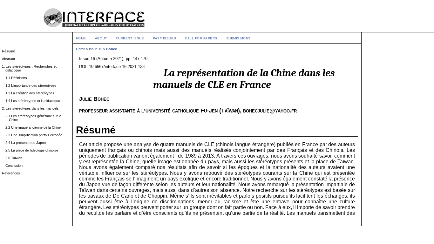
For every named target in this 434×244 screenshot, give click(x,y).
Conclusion (16, 165)
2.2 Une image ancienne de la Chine (35, 127)
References (12, 173)
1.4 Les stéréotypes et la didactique (34, 101)
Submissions (238, 38)
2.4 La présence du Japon (27, 143)
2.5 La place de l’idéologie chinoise (33, 150)
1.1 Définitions (18, 78)
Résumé (10, 51)
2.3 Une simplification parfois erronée (35, 135)
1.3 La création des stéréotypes (31, 93)
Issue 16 (95, 49)
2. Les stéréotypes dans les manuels (32, 108)
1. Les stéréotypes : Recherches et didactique (31, 68)
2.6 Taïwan (15, 158)
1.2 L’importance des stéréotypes (33, 85)
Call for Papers (201, 38)
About (101, 38)
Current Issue (130, 38)
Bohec (111, 49)
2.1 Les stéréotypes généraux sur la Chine (35, 118)
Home (81, 38)
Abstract (10, 59)
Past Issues (164, 38)
